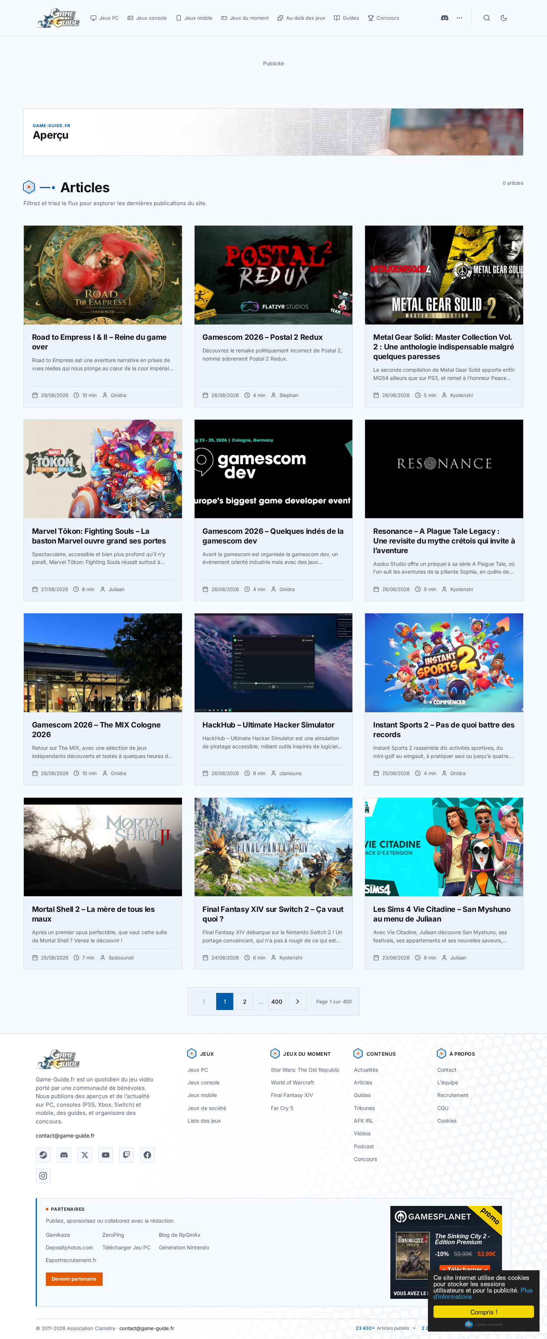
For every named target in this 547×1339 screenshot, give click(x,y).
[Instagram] (43, 1175)
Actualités (366, 1070)
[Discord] (444, 18)
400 (276, 1001)
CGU (442, 1108)
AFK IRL (363, 1120)
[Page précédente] (203, 1001)
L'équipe (447, 1082)
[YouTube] (105, 1155)
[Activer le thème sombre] (503, 17)
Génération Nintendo (184, 1247)
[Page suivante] (297, 1001)
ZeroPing (113, 1235)
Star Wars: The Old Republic (305, 1070)
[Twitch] (126, 1155)
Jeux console (204, 1082)
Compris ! (484, 1311)
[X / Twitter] (84, 1155)
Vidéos (362, 1133)
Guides (362, 1095)
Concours (365, 1159)
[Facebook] (147, 1155)
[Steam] (43, 1155)
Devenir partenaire (74, 1279)
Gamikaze (58, 1235)
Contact (447, 1070)
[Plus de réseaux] (459, 17)
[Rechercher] (486, 17)
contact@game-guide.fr (65, 1135)
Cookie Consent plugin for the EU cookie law (483, 1324)
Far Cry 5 (282, 1108)
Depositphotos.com (69, 1247)
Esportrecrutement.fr (71, 1260)
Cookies (447, 1120)
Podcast (364, 1146)
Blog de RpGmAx (180, 1235)
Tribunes (364, 1108)
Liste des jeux (204, 1120)
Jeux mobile (202, 1095)
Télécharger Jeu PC (126, 1247)
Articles (363, 1082)
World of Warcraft (292, 1082)
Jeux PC (198, 1070)
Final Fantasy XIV (292, 1095)
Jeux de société (207, 1108)
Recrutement (452, 1095)
